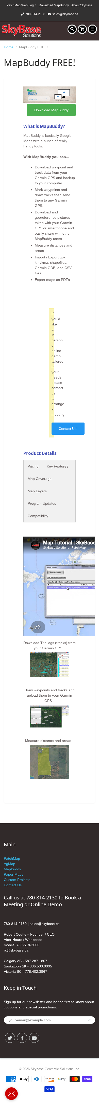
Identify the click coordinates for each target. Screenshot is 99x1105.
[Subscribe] (89, 1020)
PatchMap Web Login (21, 5)
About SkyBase (81, 5)
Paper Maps (13, 874)
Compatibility (38, 516)
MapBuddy (12, 869)
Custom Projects (17, 880)
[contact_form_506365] (11, 1093)
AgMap (9, 864)
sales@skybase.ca (65, 14)
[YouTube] (34, 1038)
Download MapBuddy (54, 5)
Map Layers (37, 491)
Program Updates (42, 503)
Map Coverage (40, 479)
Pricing (33, 466)
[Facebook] (22, 1038)
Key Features (57, 466)
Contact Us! (68, 429)
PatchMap (12, 858)
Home (8, 47)
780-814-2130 (35, 14)
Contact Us (13, 885)
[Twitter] (10, 1038)
